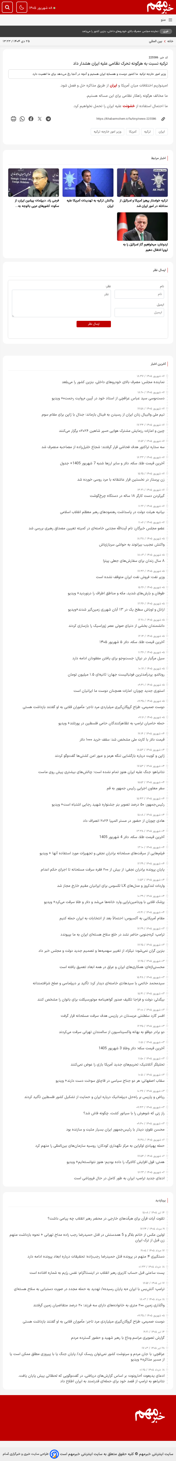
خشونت (129, 106)
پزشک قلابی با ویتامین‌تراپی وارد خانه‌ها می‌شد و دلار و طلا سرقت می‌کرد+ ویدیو (104, 902)
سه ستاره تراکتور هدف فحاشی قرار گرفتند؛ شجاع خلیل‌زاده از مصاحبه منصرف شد (103, 447)
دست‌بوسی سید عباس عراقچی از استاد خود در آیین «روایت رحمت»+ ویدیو (108, 398)
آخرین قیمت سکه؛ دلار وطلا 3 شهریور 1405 (132, 1048)
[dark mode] (21, 7)
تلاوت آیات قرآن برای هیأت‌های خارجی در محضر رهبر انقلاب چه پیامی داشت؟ (106, 1218)
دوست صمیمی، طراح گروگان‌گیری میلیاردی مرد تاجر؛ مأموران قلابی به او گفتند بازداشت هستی (94, 707)
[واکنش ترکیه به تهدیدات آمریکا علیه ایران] (88, 182)
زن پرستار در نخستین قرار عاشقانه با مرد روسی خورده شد (121, 479)
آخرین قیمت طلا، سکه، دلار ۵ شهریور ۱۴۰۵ (132, 642)
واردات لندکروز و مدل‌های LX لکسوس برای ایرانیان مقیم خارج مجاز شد (111, 886)
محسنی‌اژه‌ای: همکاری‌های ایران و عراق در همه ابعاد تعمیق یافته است (112, 967)
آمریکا (132, 131)
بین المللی (155, 41)
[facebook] (30, 119)
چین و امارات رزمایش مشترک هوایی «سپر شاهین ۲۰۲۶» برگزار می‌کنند (112, 431)
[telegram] (48, 119)
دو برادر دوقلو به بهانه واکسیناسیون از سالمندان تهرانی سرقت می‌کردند (112, 1032)
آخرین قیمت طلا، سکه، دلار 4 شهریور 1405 (132, 837)
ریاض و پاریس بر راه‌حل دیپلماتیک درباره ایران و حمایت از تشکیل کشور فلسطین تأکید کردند (94, 1097)
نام (162, 286)
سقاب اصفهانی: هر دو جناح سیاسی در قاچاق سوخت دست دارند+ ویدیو (110, 1081)
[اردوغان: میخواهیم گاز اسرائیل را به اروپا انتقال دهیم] (142, 226)
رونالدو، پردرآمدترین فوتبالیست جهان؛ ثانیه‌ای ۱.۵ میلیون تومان (116, 674)
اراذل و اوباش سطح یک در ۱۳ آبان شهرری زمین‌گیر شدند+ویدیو (116, 609)
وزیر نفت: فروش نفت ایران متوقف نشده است (130, 577)
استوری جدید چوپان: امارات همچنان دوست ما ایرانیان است (119, 691)
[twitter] (39, 119)
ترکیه (147, 131)
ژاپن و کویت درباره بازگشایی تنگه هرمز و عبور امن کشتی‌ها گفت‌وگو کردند (110, 756)
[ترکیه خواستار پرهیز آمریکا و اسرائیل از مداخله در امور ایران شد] (142, 182)
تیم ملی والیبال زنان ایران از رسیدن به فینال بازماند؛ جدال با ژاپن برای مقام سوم (103, 414)
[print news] (13, 119)
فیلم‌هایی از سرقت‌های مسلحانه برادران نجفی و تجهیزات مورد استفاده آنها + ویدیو (102, 853)
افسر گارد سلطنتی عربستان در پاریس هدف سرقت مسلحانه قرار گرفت (113, 1016)
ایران (113, 85)
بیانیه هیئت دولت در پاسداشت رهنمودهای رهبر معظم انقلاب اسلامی (112, 512)
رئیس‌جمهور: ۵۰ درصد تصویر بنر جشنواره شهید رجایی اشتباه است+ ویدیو (108, 804)
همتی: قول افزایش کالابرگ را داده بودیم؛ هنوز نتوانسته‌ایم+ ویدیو (116, 1162)
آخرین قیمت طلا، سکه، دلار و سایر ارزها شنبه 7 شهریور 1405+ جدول (112, 463)
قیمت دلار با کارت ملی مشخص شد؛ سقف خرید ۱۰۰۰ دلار (122, 739)
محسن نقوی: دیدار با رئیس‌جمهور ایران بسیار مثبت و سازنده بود (115, 1129)
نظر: (108, 286)
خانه (170, 41)
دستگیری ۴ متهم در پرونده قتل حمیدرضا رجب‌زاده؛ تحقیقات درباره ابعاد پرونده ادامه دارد (96, 1256)
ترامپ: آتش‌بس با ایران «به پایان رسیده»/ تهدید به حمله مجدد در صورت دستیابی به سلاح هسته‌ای (89, 1289)
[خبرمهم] (160, 7)
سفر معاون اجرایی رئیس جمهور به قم (136, 788)
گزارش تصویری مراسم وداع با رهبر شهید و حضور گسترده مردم (118, 1338)
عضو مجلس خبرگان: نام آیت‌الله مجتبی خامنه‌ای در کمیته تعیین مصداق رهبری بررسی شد (97, 528)
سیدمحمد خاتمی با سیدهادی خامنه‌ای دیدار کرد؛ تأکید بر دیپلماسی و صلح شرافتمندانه (99, 983)
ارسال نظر (93, 324)
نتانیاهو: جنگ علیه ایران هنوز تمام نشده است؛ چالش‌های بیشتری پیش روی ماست (101, 772)
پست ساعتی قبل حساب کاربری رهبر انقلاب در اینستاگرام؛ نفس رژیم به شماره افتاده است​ (97, 1273)
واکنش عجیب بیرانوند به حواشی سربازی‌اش (132, 544)
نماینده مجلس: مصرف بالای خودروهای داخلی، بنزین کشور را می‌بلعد (120, 31)
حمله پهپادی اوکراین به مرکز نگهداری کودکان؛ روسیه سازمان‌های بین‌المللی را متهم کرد (100, 1146)
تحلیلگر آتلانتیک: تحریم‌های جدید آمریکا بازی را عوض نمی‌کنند (118, 1064)
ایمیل (160, 304)
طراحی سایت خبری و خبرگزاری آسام (26, 1454)
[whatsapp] (22, 119)
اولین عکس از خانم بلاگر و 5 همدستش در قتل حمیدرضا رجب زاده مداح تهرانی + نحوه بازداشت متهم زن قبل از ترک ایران (87, 1237)
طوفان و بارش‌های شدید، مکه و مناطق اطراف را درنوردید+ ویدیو (116, 593)
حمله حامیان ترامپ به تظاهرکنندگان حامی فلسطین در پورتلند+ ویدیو (111, 723)
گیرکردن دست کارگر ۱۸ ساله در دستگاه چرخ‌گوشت (127, 496)
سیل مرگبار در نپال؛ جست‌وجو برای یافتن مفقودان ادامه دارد (118, 658)
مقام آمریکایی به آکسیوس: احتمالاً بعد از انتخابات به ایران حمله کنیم (112, 918)
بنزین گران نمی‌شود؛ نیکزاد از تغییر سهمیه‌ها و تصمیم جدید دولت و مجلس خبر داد (101, 951)
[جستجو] (7, 7)
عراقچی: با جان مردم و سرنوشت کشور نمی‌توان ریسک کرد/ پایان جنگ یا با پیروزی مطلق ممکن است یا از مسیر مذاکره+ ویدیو (87, 1356)
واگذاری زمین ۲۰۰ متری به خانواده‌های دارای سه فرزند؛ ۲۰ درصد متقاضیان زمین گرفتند (99, 1305)
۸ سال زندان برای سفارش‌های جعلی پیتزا (134, 561)
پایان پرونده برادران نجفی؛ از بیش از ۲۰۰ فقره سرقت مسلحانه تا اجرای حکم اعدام (103, 869)
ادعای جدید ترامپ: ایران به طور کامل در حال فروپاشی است (119, 1178)
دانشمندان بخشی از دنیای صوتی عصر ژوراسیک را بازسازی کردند (117, 626)
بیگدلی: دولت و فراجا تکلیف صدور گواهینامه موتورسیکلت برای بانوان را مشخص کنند (101, 999)
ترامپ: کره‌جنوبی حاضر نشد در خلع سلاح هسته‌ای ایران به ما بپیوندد (112, 934)
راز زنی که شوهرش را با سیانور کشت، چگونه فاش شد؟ (124, 1113)
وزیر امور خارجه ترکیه (107, 131)
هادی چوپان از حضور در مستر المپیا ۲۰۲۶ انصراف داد (124, 821)
